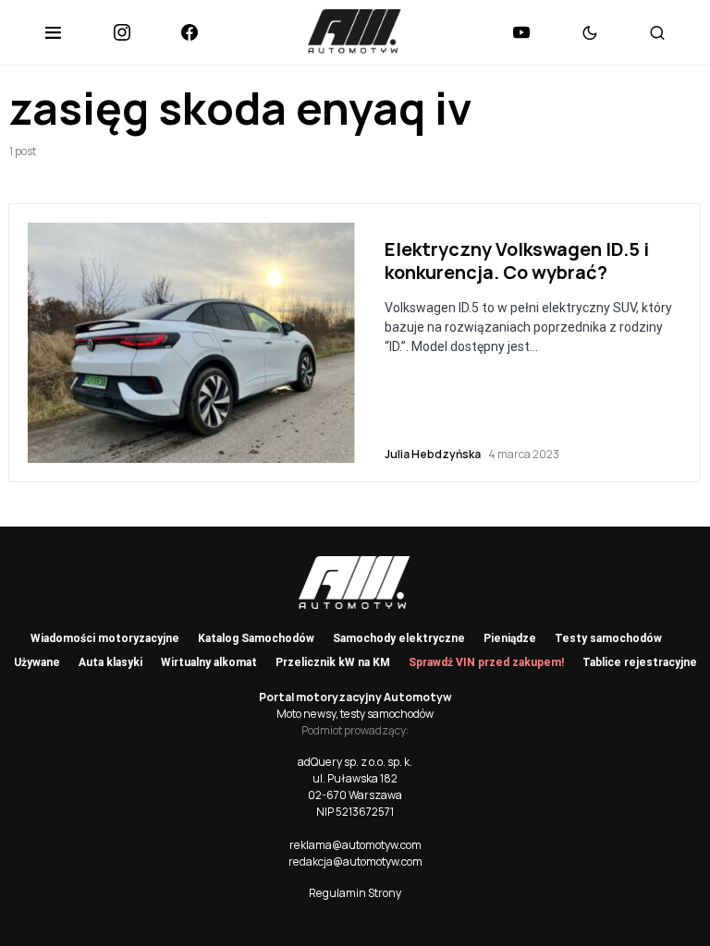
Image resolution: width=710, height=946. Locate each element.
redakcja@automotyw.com (355, 861)
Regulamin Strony (355, 893)
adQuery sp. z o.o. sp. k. (355, 762)
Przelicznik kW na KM (332, 662)
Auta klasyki (110, 662)
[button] (53, 32)
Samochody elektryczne (399, 638)
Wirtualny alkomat (209, 662)
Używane (37, 662)
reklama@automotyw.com (355, 845)
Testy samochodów (608, 638)
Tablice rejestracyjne (639, 662)
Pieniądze (510, 638)
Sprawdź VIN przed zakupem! (486, 662)
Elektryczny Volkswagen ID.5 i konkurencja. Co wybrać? (517, 260)
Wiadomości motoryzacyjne (105, 638)
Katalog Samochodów (256, 638)
